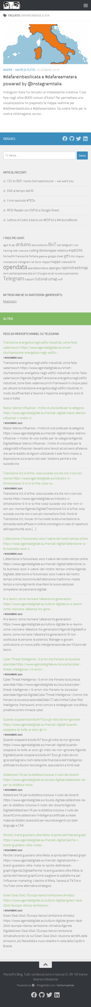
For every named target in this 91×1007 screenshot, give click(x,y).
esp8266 (76, 250)
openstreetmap (75, 267)
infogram (79, 256)
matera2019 (68, 262)
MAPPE (7, 70)
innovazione (10, 262)
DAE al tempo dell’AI (20, 191)
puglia (43, 273)
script (51, 273)
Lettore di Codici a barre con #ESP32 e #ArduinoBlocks (42, 220)
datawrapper (48, 250)
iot (32, 262)
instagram (24, 262)
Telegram (13, 278)
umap (53, 279)
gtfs (67, 256)
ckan (15, 250)
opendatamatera (38, 268)
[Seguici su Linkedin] (85, 138)
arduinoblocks (40, 245)
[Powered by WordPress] (33, 985)
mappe (55, 262)
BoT (52, 244)
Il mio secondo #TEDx (21, 200)
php (30, 273)
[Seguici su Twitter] (78, 138)
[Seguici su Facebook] (65, 138)
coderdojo (24, 250)
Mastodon (10, 301)
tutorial (41, 279)
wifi (60, 279)
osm (6, 273)
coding (33, 250)
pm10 (36, 273)
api (13, 245)
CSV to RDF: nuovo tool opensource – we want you (40, 181)
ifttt (73, 256)
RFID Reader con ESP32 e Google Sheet (33, 210)
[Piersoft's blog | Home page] (15, 5)
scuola (58, 273)
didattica (62, 250)
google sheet (55, 256)
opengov (55, 268)
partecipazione (18, 273)
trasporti (30, 279)
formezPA (9, 256)
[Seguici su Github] (71, 138)
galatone (43, 256)
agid (5, 245)
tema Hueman (65, 985)
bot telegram (65, 245)
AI (10, 245)
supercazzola (70, 273)
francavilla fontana (26, 256)
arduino (23, 244)
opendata (15, 267)
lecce (38, 262)
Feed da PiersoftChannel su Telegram (31, 334)
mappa (46, 262)
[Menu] (85, 5)
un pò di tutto (25, 70)
